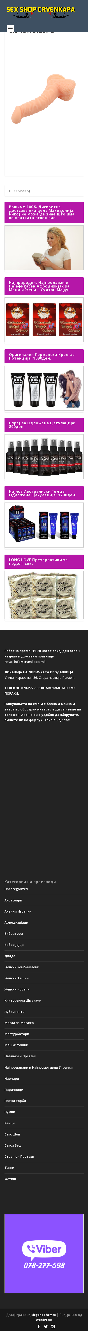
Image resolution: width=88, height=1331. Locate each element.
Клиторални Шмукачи (23, 1000)
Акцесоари (13, 900)
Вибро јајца (14, 944)
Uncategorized (16, 889)
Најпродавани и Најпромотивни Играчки (39, 1067)
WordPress (44, 1320)
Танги (9, 1167)
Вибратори (14, 933)
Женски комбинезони (22, 967)
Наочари (12, 1078)
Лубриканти (15, 1012)
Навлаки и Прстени (20, 1056)
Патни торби (15, 1101)
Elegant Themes (43, 1315)
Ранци (10, 1123)
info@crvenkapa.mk (30, 661)
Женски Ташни (17, 978)
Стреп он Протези (19, 1156)
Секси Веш (13, 1145)
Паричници (14, 1089)
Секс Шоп (12, 1134)
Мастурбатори (17, 1034)
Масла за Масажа (19, 1023)
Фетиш (10, 1179)
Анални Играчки (18, 911)
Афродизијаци (16, 922)
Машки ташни (16, 1045)
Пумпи (10, 1112)
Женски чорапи (17, 989)
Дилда (10, 956)
